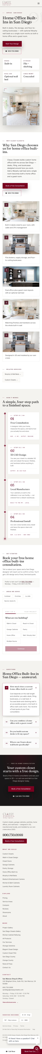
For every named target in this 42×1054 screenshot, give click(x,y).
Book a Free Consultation (15, 186)
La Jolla (27, 596)
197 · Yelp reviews (11, 1020)
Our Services (7, 942)
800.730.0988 (12, 51)
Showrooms (7, 912)
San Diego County (9, 956)
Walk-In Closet (11, 623)
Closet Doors (7, 861)
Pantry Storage (8, 868)
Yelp (33, 1029)
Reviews (5, 909)
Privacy (15, 1026)
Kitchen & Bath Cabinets (11, 883)
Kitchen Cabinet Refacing (11, 935)
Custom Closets (11, 380)
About (5, 916)
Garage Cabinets (12, 629)
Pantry (25, 629)
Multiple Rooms (12, 641)
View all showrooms (10, 1002)
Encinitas (18, 596)
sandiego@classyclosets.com (13, 990)
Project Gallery (8, 928)
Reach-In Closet (28, 623)
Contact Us (6, 967)
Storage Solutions (9, 946)
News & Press (7, 964)
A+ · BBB (25, 1020)
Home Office (11, 635)
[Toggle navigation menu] (38, 3)
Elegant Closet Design (10, 949)
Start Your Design (12, 44)
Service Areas (7, 901)
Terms (22, 1026)
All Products (7, 938)
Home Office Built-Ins (10, 872)
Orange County (8, 960)
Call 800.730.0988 (21, 796)
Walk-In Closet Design (10, 857)
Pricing (5, 898)
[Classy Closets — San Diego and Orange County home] (7, 3)
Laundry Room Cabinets (11, 886)
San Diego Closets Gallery (12, 931)
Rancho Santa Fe (10, 601)
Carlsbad (7, 596)
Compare (6, 905)
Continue (21, 649)
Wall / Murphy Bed (29, 635)
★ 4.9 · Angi (27, 1015)
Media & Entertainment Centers (14, 879)
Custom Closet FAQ (9, 953)
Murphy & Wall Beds (13, 374)
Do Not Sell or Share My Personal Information (16, 1029)
